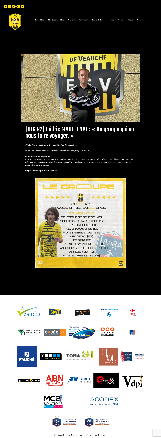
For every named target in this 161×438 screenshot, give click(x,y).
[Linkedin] (18, 6)
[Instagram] (9, 6)
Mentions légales (75, 435)
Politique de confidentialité (96, 435)
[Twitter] (22, 6)
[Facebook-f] (5, 6)
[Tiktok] (14, 6)
